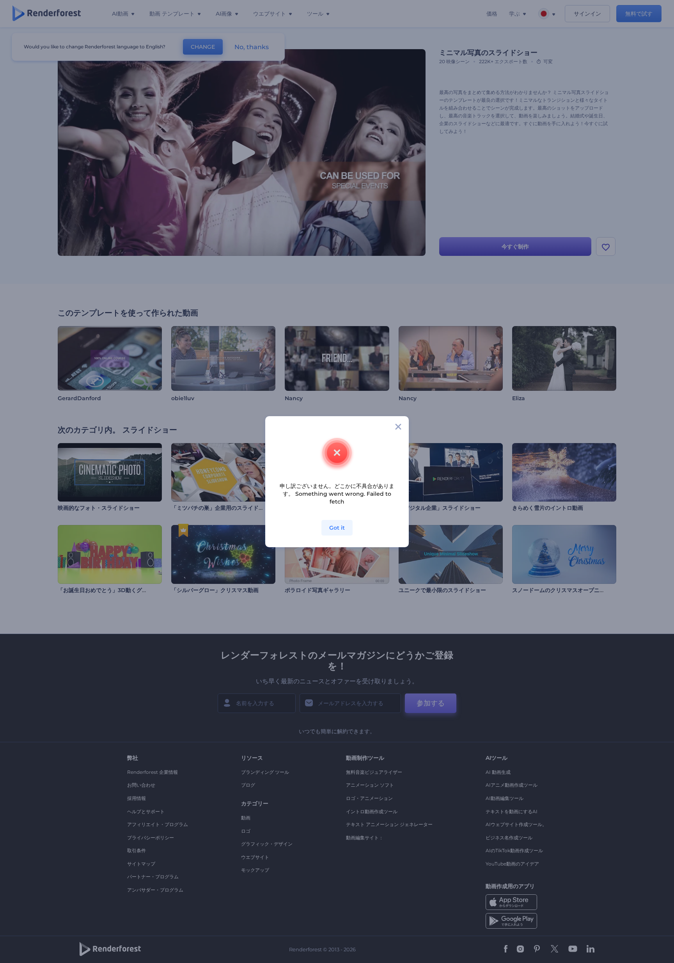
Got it (337, 527)
